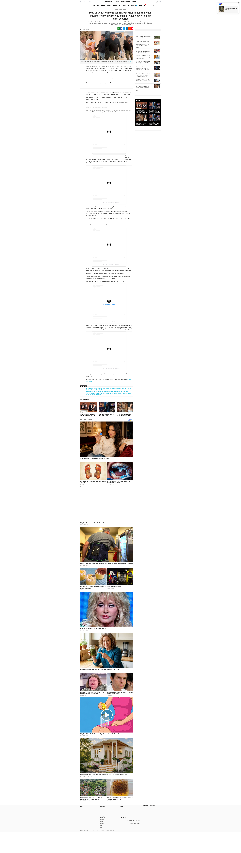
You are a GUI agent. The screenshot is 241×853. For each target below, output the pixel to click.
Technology (109, 5)
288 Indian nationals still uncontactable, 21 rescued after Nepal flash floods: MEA (143, 51)
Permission (103, 809)
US (81, 809)
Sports (120, 5)
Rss (132, 823)
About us (122, 807)
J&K (144, 5)
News (98, 5)
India (81, 807)
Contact (122, 815)
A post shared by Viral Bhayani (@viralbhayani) (111, 202)
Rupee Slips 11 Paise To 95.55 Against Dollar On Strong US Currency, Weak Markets (143, 75)
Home (93, 5)
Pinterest (138, 823)
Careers (122, 811)
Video (140, 5)
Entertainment (126, 5)
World (81, 811)
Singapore (102, 823)
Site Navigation (123, 813)
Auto (81, 822)
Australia (102, 819)
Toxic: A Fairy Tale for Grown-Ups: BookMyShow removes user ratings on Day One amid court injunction (154, 124)
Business (103, 5)
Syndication (103, 811)
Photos (82, 824)
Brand (121, 809)
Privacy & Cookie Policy (105, 815)
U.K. (101, 825)
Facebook (138, 820)
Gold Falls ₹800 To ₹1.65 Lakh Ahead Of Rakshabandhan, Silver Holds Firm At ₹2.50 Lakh (143, 81)
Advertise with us (104, 807)
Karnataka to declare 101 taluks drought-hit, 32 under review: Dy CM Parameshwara (143, 57)
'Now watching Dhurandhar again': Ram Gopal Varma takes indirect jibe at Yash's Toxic (107, 414)
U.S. (101, 827)
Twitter (130, 820)
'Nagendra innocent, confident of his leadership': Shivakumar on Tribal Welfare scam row (143, 63)
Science (115, 5)
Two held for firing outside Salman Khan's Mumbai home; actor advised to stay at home (107, 391)
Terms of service (104, 813)
